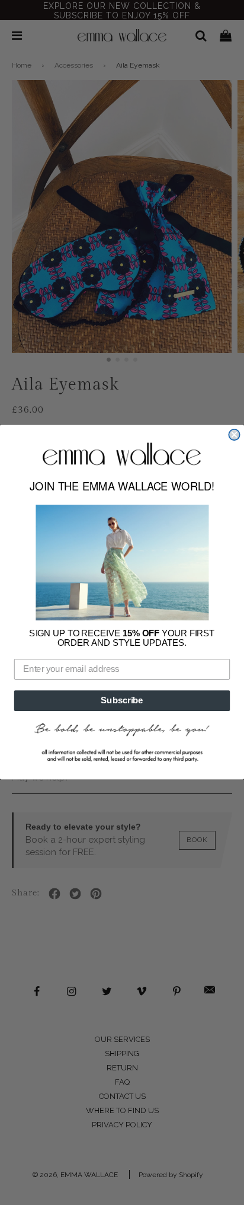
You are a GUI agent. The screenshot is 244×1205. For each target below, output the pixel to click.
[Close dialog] (234, 434)
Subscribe (122, 701)
